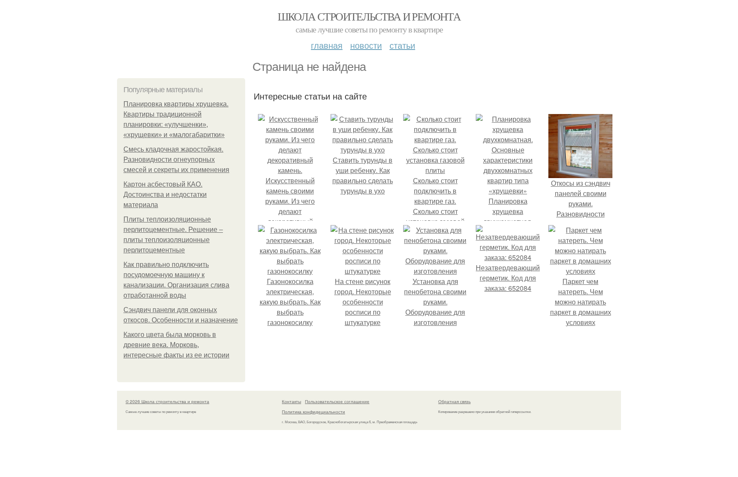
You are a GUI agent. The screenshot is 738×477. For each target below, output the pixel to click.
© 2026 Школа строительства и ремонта (167, 401)
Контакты (291, 401)
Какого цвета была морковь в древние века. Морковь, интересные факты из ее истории (176, 345)
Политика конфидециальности (313, 412)
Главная (327, 45)
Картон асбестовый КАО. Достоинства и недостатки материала (165, 194)
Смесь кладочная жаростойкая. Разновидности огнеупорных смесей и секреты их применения (176, 159)
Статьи (402, 45)
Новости (366, 45)
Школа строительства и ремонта (369, 16)
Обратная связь (454, 401)
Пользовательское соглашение (337, 401)
